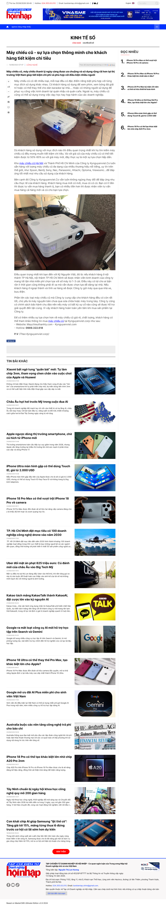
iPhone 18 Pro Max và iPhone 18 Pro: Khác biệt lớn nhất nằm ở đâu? (143, 74)
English (128, 3)
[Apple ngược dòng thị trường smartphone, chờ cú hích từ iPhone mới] (95, 445)
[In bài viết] (8, 112)
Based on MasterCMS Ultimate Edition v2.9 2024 (27, 903)
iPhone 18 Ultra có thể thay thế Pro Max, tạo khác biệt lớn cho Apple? (143, 101)
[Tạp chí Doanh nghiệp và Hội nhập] (93, 3)
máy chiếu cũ (56, 321)
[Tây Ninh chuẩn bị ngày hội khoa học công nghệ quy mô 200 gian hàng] (95, 800)
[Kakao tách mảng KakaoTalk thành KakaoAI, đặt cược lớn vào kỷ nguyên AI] (95, 606)
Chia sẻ (11, 341)
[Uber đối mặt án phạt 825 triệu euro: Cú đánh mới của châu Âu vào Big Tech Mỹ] (95, 574)
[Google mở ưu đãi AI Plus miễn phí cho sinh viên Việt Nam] (95, 703)
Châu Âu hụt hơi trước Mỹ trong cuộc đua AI (37, 401)
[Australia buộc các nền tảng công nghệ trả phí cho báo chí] (95, 736)
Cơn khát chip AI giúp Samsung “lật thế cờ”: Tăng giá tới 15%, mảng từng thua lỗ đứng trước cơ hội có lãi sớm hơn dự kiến (36, 825)
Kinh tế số (83, 37)
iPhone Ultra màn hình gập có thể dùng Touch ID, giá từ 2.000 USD (142, 114)
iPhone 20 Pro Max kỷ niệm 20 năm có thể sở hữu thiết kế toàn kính (143, 88)
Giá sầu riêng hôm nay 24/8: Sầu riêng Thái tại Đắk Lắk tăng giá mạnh (97, 27)
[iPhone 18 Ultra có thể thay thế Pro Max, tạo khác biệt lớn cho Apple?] (95, 671)
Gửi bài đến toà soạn (56, 893)
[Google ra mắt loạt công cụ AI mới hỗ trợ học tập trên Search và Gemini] (95, 639)
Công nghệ (76, 43)
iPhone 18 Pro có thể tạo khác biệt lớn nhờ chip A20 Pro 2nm (142, 127)
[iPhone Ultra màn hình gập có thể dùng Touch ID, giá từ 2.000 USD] (95, 477)
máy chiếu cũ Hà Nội (31, 163)
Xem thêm (61, 851)
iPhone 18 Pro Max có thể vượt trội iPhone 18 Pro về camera (142, 61)
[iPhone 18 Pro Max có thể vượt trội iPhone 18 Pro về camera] (95, 510)
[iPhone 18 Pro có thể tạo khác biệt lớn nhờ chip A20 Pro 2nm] (95, 768)
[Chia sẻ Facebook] (8, 102)
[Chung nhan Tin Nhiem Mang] (150, 866)
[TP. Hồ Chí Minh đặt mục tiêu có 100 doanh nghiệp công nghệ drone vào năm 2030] (95, 542)
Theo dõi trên (93, 65)
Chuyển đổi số (88, 43)
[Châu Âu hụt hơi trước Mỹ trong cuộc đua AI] (95, 413)
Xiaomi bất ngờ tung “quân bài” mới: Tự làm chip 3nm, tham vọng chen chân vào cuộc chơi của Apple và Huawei (39, 373)
